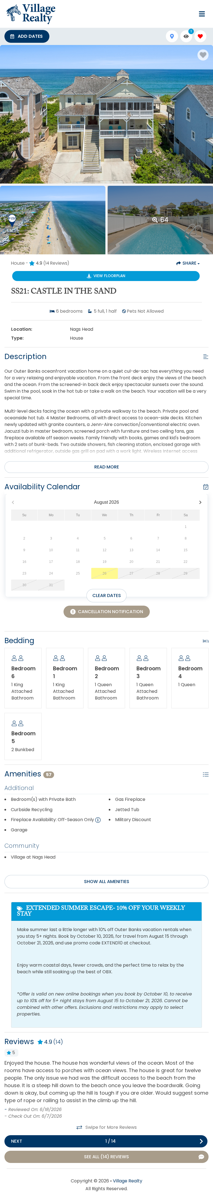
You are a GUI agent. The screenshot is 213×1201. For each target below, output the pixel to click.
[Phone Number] (188, 13)
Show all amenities (106, 881)
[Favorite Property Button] (203, 55)
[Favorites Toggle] (200, 36)
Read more (106, 467)
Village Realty (127, 1181)
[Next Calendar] (200, 502)
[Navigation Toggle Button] (201, 13)
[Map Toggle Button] (172, 36)
